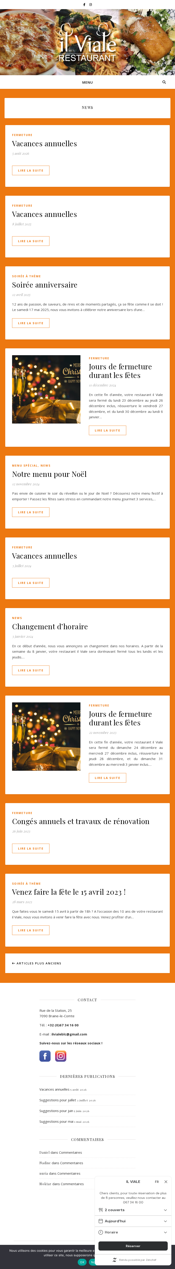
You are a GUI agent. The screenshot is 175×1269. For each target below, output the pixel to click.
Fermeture (22, 135)
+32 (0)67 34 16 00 (63, 1025)
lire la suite (31, 170)
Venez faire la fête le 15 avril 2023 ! (69, 892)
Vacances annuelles (44, 143)
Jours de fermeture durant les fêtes (120, 370)
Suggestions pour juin (56, 1110)
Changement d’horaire (50, 626)
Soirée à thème (26, 276)
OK (82, 1262)
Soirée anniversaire (45, 284)
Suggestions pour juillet (57, 1100)
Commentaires (70, 1152)
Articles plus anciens (38, 963)
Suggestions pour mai (56, 1121)
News (46, 466)
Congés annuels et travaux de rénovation (81, 821)
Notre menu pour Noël (49, 474)
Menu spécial (25, 466)
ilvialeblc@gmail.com (69, 1034)
